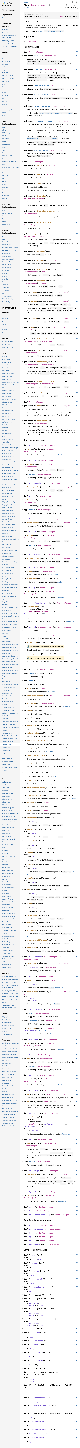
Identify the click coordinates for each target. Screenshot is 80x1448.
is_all (40, 260)
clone (29, 571)
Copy (31, 1207)
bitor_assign (33, 522)
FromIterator (35, 956)
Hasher (33, 984)
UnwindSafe (34, 1244)
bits (39, 183)
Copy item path (49, 5)
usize (66, 654)
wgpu (9, 3)
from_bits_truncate (46, 211)
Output (32, 474)
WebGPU (51, 31)
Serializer (49, 1124)
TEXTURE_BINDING (41, 85)
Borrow (35, 1271)
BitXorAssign (35, 554)
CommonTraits (38, 1397)
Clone (32, 567)
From (34, 1329)
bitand (30, 464)
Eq (30, 1211)
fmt (28, 449)
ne (28, 1102)
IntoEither (37, 1340)
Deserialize (40, 603)
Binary (32, 445)
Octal (32, 1075)
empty (39, 165)
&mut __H (55, 980)
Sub (30, 1139)
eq (28, 1094)
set (32, 327)
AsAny (35, 1263)
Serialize (34, 1113)
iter (39, 406)
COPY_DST (38, 69)
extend (30, 631)
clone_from (32, 578)
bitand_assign (33, 487)
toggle (34, 318)
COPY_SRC (38, 56)
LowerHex (33, 1039)
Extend (32, 627)
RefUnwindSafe (36, 1229)
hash (29, 980)
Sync (31, 1237)
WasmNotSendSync (52, 1402)
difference (42, 362)
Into (38, 1333)
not (28, 1058)
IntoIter (33, 1021)
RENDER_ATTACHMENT (42, 106)
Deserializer (30, 614)
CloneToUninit (39, 1287)
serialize (31, 1117)
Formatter (50, 449)
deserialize (32, 607)
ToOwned (36, 1344)
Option (27, 198)
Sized (34, 822)
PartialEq (34, 1090)
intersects (42, 269)
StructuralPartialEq (39, 1215)
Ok (58, 1124)
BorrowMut (37, 1279)
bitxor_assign (33, 558)
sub (28, 1143)
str (49, 234)
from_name (35, 234)
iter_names (42, 421)
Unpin (32, 1240)
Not (30, 1055)
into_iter (31, 1028)
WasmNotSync (44, 1434)
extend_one (32, 642)
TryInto (39, 1360)
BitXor (32, 532)
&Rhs (46, 1102)
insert (34, 292)
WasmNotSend (38, 1421)
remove (34, 301)
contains (41, 281)
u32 (53, 183)
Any (34, 1255)
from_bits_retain (45, 222)
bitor (29, 500)
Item (31, 1013)
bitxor (30, 535)
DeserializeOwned (41, 1405)
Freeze (32, 1225)
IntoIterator (34, 635)
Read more (62, 455)
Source (26, 8)
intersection (43, 339)
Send (31, 1233)
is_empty (41, 251)
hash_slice (32, 992)
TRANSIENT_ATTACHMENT (44, 121)
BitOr (32, 496)
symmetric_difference (47, 381)
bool (58, 251)
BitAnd (32, 460)
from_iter (31, 963)
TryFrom (39, 1352)
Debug (32, 588)
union (39, 350)
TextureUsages (57, 16)
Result (27, 451)
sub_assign (32, 1174)
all (38, 174)
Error (37, 451)
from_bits (41, 196)
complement (42, 393)
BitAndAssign (35, 483)
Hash (31, 976)
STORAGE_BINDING (41, 95)
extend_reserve (34, 654)
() (32, 451)
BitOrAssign (35, 519)
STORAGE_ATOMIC (41, 150)
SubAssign (34, 1170)
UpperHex (33, 1192)
